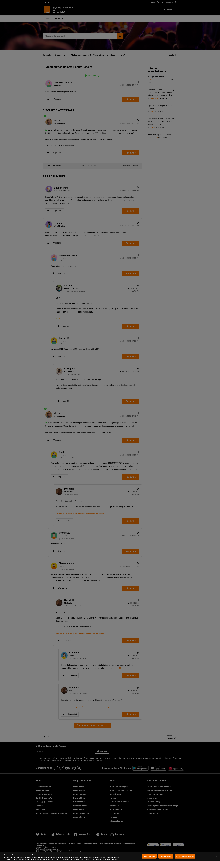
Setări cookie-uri (149, 856)
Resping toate (166, 856)
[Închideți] (216, 856)
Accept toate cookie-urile (185, 856)
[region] (110, 856)
